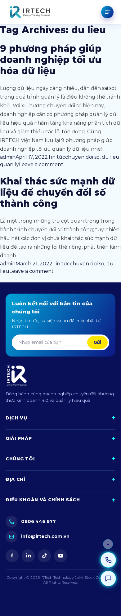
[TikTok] (44, 555)
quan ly (9, 164)
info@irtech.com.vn (45, 536)
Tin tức (56, 157)
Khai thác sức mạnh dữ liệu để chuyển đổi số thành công (57, 192)
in (28, 556)
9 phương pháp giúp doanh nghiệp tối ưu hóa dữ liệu (50, 60)
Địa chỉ (60, 479)
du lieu (110, 157)
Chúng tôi (60, 459)
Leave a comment (41, 164)
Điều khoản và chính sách (60, 500)
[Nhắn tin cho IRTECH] (108, 578)
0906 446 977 (38, 521)
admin (8, 157)
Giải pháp (60, 438)
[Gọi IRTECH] (108, 560)
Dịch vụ (60, 418)
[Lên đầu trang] (108, 544)
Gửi (97, 342)
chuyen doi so (82, 157)
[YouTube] (60, 555)
